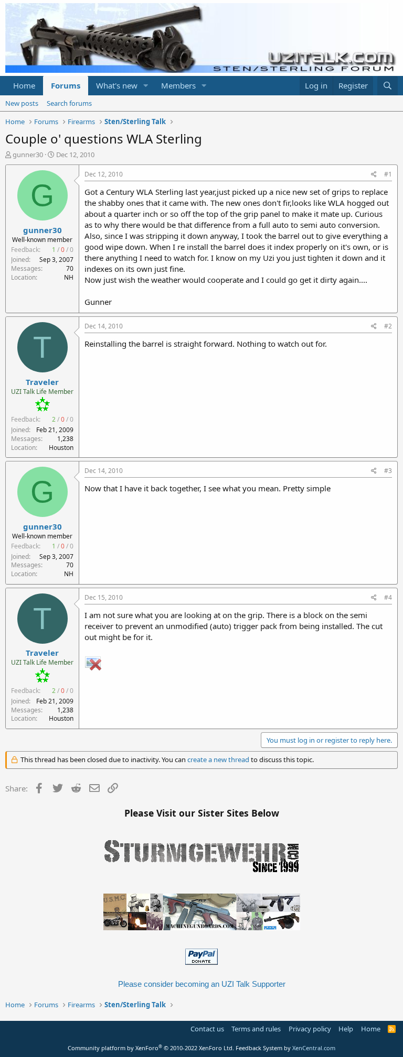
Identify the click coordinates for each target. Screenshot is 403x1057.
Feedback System (259, 1048)
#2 (388, 326)
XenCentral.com (313, 1048)
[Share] (373, 175)
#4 (388, 597)
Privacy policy (310, 1028)
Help (345, 1028)
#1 (388, 174)
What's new (116, 85)
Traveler (42, 382)
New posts (21, 103)
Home (24, 85)
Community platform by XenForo (151, 1048)
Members (178, 85)
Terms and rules (256, 1028)
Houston (61, 447)
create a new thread (218, 759)
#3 (388, 470)
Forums (65, 85)
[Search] (387, 85)
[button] (146, 85)
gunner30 (28, 154)
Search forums (69, 103)
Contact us (207, 1028)
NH (68, 277)
